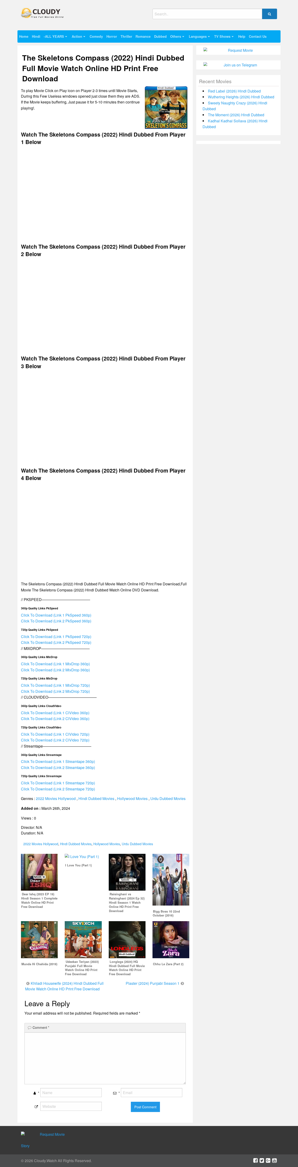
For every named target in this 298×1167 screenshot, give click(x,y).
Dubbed (160, 36)
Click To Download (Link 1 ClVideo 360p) (55, 712)
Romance (143, 36)
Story (25, 1145)
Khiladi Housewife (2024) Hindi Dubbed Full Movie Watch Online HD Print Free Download (64, 986)
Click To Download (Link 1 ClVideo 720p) (55, 734)
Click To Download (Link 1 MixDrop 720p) (55, 685)
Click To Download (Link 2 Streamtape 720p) (58, 789)
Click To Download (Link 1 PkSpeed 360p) (56, 615)
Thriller (126, 36)
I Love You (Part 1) (78, 865)
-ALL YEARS (54, 36)
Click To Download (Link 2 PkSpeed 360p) (56, 621)
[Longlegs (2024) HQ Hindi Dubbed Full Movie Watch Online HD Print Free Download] (127, 939)
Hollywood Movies (132, 798)
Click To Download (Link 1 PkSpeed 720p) (56, 636)
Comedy (96, 36)
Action (77, 36)
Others (175, 36)
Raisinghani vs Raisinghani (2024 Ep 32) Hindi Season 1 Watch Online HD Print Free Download (127, 902)
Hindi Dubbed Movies (96, 798)
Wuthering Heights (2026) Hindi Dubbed (241, 97)
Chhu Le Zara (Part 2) (168, 964)
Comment (41, 1027)
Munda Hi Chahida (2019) (39, 964)
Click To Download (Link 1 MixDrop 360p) (55, 663)
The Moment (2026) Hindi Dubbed (236, 114)
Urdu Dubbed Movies (168, 798)
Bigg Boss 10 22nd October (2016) (166, 913)
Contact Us (258, 36)
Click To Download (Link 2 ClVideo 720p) (55, 740)
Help (241, 36)
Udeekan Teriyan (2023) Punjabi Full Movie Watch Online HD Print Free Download (82, 968)
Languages (198, 36)
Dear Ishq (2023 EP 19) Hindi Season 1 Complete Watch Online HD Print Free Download (39, 900)
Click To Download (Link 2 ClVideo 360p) (55, 718)
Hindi (36, 36)
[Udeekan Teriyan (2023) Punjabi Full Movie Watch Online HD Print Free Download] (83, 939)
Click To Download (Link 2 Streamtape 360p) (58, 767)
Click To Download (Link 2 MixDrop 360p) (55, 670)
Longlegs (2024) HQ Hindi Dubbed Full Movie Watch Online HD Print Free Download (127, 968)
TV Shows (222, 36)
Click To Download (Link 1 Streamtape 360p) (58, 761)
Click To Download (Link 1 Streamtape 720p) (58, 783)
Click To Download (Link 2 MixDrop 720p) (55, 691)
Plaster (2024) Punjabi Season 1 (152, 983)
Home (23, 36)
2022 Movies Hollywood (56, 798)
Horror (111, 36)
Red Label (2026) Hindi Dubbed (234, 91)
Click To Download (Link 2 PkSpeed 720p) (56, 642)
